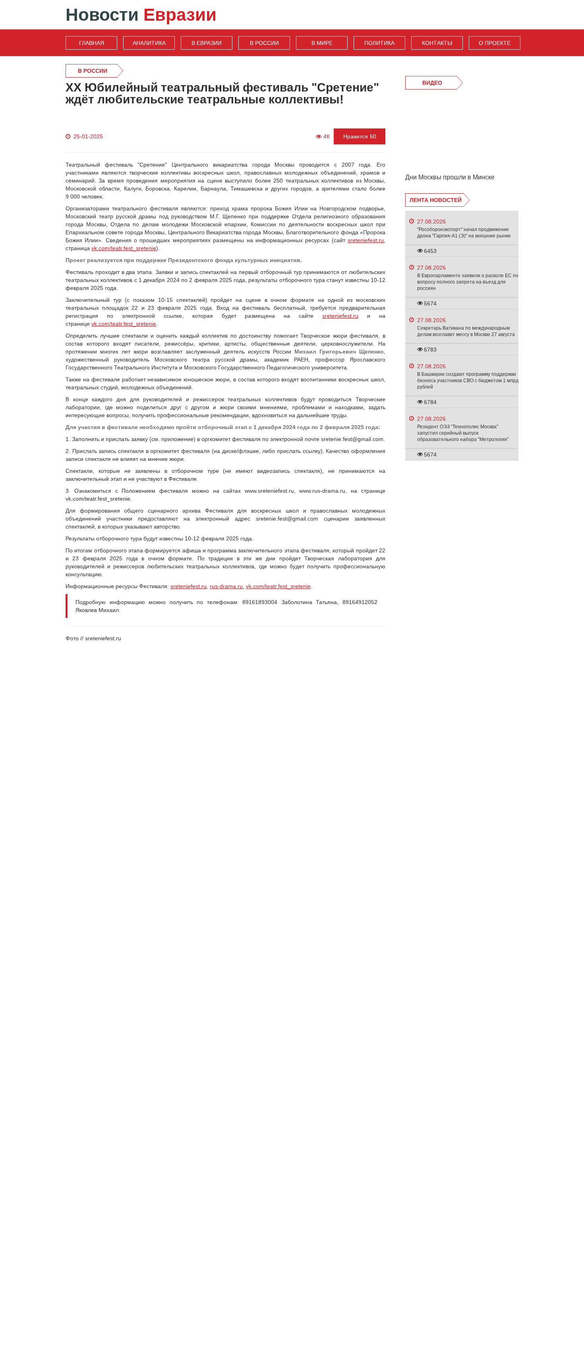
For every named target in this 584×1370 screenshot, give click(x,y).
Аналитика (149, 43)
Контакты (437, 43)
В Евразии (206, 43)
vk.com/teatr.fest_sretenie (123, 248)
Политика (379, 43)
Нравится (359, 136)
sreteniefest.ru (366, 240)
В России (264, 43)
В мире (322, 43)
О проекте (495, 43)
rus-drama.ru (226, 586)
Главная (91, 43)
